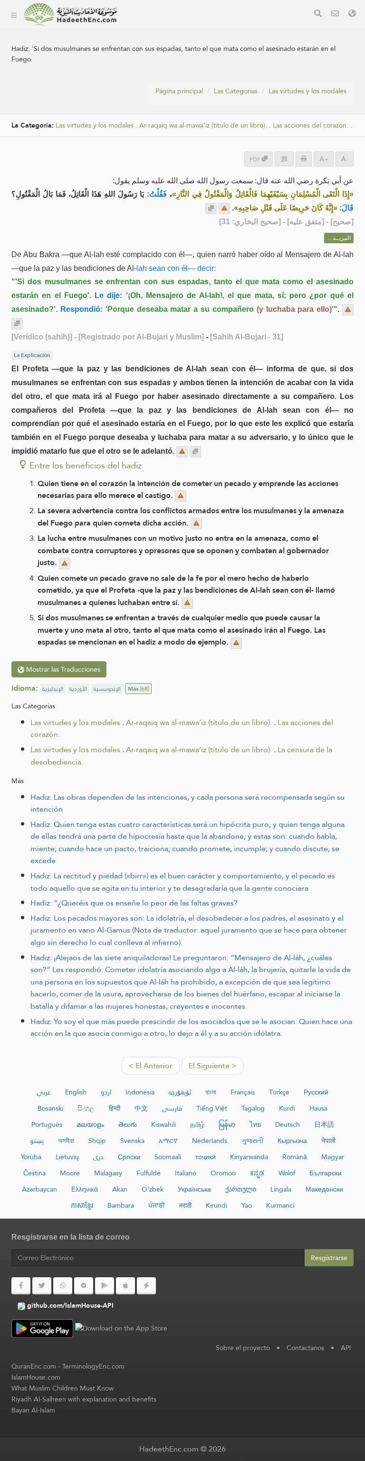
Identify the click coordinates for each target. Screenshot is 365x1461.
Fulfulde (148, 1173)
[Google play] (104, 1285)
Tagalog (253, 1108)
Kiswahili (163, 1124)
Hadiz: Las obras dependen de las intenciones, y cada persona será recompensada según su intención (187, 803)
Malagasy (108, 1173)
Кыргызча (292, 1140)
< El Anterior (150, 1066)
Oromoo (223, 1173)
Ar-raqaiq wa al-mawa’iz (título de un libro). (199, 722)
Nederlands (209, 1140)
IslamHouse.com (35, 1377)
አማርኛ (168, 1140)
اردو (106, 1092)
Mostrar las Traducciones (62, 669)
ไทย (255, 1124)
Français (243, 1092)
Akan (119, 1189)
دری (98, 1157)
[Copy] (211, 208)
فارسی (172, 1108)
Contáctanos (305, 1348)
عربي (44, 1092)
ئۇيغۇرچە (180, 1092)
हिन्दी (114, 1108)
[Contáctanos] (335, 14)
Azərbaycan (39, 1189)
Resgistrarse (329, 1258)
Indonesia (139, 1092)
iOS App (155, 117)
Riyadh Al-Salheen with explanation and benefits (83, 1399)
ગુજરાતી (252, 1140)
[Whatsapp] (62, 1285)
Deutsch (287, 1124)
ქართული (240, 1189)
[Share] (284, 158)
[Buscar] (318, 14)
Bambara (120, 1205)
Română (294, 1157)
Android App (163, 95)
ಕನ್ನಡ (257, 1173)
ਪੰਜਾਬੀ (156, 1205)
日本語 (324, 1124)
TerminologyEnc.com (93, 1366)
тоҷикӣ (205, 1157)
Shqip (97, 1140)
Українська (194, 1189)
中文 (141, 1108)
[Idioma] (352, 14)
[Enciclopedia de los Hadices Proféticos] (70, 14)
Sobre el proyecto (164, 50)
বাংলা (210, 1092)
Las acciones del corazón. (310, 125)
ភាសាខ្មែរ (82, 1205)
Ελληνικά (84, 1189)
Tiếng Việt (211, 1108)
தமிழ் (197, 1124)
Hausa (318, 1108)
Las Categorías (158, 28)
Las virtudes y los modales (307, 91)
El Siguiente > (213, 1066)
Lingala (280, 1189)
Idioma (145, 140)
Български (325, 1173)
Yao (246, 1205)
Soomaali (167, 1157)
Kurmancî (280, 1205)
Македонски (324, 1189)
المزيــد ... (339, 238)
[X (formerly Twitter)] (41, 1285)
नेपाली (328, 1140)
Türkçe (279, 1092)
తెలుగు (127, 1124)
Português (46, 1124)
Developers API (159, 73)
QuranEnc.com (33, 1366)
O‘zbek (152, 1189)
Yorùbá (31, 1157)
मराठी (185, 1205)
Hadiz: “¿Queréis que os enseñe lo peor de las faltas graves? (134, 903)
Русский (316, 1092)
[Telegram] (83, 1285)
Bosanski (50, 1108)
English (75, 1092)
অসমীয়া (66, 1140)
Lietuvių (67, 1157)
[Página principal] (13, 14)
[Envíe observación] (224, 208)
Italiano (185, 1173)
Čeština (34, 1173)
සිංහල (86, 1108)
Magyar (332, 1157)
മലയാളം (90, 1124)
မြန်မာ (227, 1124)
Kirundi (216, 1205)
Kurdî (287, 1108)
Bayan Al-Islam (33, 1410)
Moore (70, 1173)
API (346, 1348)
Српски (129, 1157)
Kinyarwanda (249, 1157)
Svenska (132, 1140)
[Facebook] (20, 1285)
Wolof (287, 1173)
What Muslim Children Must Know (62, 1388)
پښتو (37, 1140)
